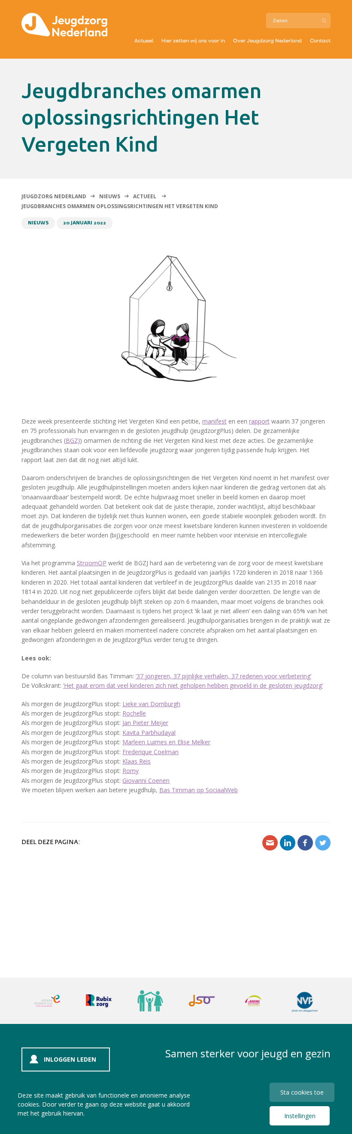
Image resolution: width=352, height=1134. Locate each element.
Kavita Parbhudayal (149, 732)
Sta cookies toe (302, 1092)
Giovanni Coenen (146, 780)
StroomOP (91, 563)
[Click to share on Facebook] (305, 842)
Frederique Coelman (150, 752)
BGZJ (73, 440)
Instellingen (300, 1116)
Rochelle (134, 713)
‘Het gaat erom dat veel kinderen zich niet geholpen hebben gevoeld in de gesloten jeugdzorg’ (193, 685)
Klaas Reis (136, 761)
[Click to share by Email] (270, 842)
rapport (259, 421)
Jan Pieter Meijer (145, 723)
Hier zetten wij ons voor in (193, 40)
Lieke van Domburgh (151, 704)
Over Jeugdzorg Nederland (267, 40)
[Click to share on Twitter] (323, 842)
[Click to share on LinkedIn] (287, 842)
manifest (214, 421)
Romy (130, 771)
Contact (320, 40)
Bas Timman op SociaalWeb (198, 790)
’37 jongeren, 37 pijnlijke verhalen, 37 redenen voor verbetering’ (223, 676)
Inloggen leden (70, 1059)
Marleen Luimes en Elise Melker (166, 742)
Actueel (143, 40)
